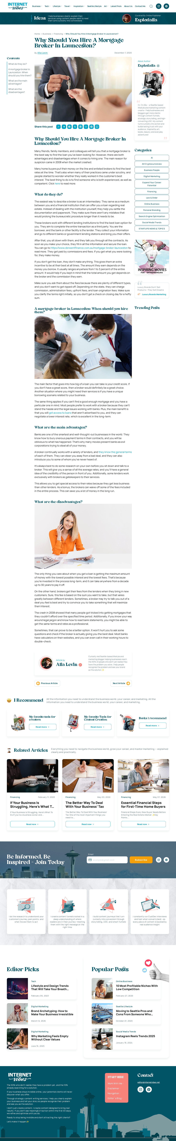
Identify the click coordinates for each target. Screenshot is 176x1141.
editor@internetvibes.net (149, 1082)
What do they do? (17, 63)
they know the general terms (115, 452)
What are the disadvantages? (16, 90)
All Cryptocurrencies (152, 164)
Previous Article (49, 683)
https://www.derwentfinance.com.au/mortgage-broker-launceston (89, 247)
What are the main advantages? (17, 82)
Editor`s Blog (114, 1098)
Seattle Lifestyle (94, 6)
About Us (128, 6)
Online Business (151, 204)
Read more (41, 727)
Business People (152, 170)
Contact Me (140, 6)
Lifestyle (56, 6)
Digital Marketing (152, 176)
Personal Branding (152, 210)
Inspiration (78, 6)
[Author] (80, 664)
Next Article (119, 683)
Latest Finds (116, 6)
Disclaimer (113, 1088)
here (57, 183)
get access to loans (60, 412)
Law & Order (152, 197)
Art (105, 6)
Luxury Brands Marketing (154, 294)
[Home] (17, 5)
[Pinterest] (166, 6)
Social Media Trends (151, 222)
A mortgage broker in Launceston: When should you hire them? (19, 72)
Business (36, 6)
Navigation (113, 1093)
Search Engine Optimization (152, 216)
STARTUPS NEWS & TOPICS (152, 228)
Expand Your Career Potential (151, 184)
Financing (151, 191)
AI (152, 157)
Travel (66, 6)
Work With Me (115, 1083)
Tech (47, 6)
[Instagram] (158, 6)
